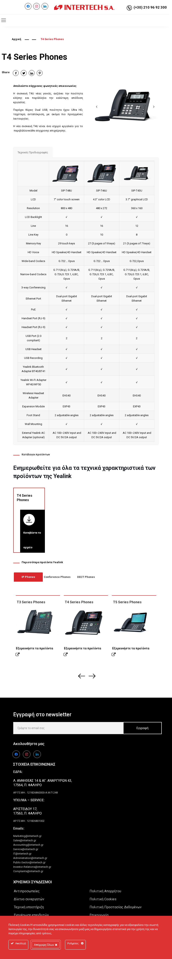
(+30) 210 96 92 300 (150, 7)
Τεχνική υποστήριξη (29, 907)
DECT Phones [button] (86, 577)
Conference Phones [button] (57, 577)
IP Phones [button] (28, 577)
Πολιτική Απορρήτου (105, 891)
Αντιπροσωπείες (27, 891)
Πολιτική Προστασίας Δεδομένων (116, 907)
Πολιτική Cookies (103, 899)
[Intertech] (84, 7)
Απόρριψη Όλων (44, 944)
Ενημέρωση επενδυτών (31, 915)
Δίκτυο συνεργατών (29, 899)
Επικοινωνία (99, 915)
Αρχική (16, 39)
